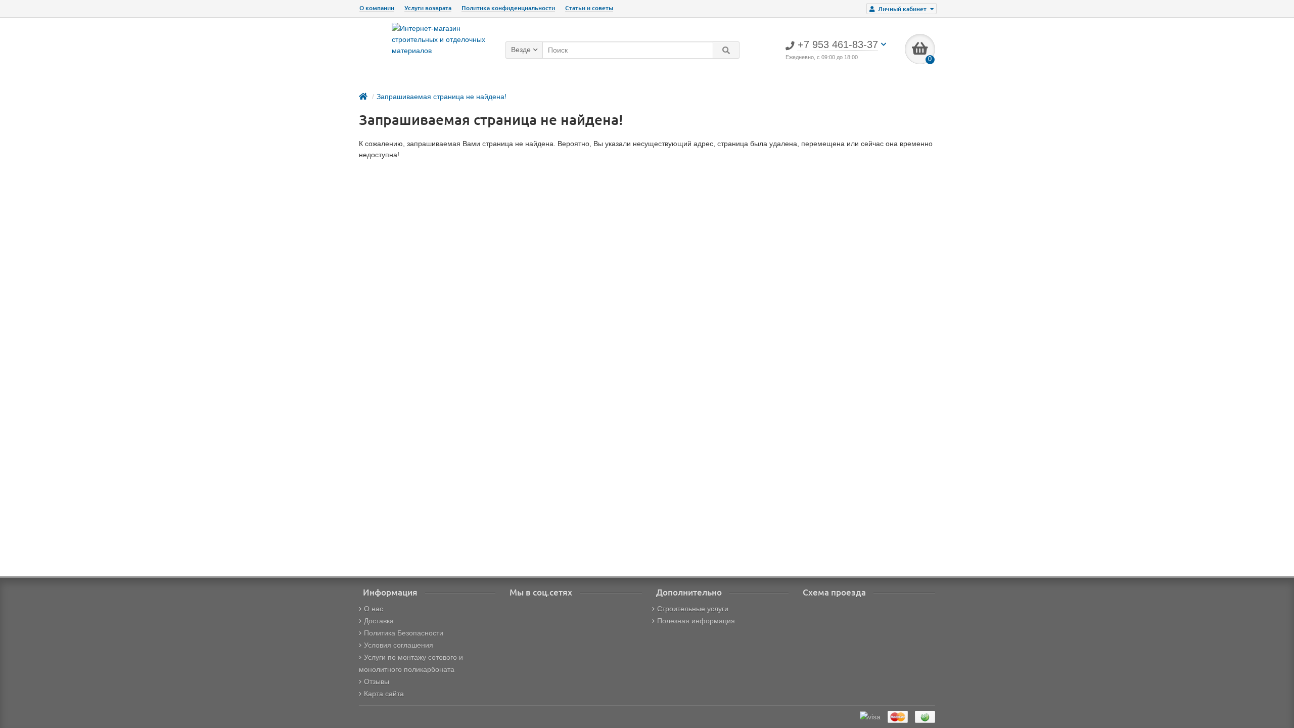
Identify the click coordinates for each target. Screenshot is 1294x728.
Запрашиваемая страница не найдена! (441, 97)
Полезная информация (696, 621)
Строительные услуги (692, 609)
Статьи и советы (589, 8)
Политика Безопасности (403, 633)
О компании (376, 8)
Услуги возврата (427, 8)
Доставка (379, 621)
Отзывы (376, 681)
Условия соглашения (398, 645)
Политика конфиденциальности (508, 8)
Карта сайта (384, 694)
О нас (373, 609)
